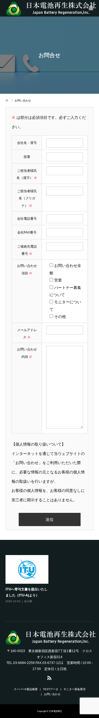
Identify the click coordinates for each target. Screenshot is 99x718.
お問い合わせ (52, 694)
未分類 (28, 601)
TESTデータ (50, 689)
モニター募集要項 (75, 689)
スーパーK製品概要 (26, 689)
